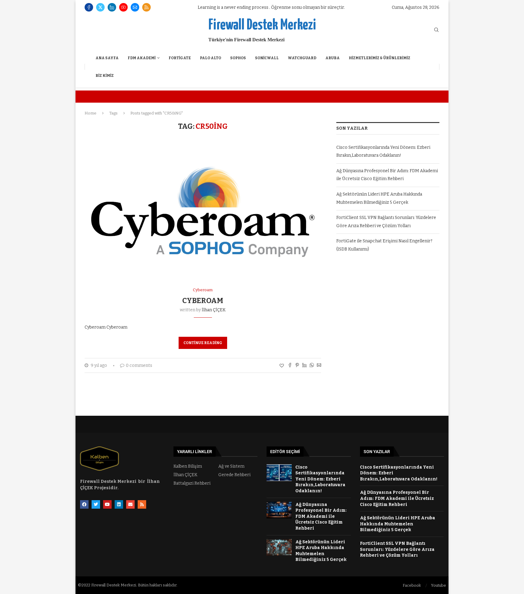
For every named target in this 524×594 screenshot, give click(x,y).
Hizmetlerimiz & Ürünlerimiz (379, 58)
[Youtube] (123, 7)
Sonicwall (267, 58)
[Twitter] (100, 7)
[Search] (436, 30)
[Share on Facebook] (290, 365)
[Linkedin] (112, 7)
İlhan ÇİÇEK (214, 309)
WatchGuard (302, 58)
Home (90, 113)
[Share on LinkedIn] (304, 365)
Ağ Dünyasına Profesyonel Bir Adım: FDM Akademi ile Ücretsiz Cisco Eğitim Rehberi (321, 516)
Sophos (238, 58)
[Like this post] (282, 365)
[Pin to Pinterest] (297, 365)
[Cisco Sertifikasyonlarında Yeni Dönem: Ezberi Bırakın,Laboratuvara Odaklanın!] (279, 472)
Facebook (412, 585)
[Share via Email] (319, 365)
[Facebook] (89, 7)
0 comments (139, 365)
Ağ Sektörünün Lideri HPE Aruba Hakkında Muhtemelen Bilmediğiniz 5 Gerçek (397, 523)
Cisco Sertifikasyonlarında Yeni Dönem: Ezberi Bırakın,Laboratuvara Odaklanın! (320, 479)
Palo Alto (210, 58)
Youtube (438, 585)
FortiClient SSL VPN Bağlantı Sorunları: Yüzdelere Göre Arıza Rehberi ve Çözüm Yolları (397, 549)
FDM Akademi (142, 58)
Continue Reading (202, 343)
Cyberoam (202, 300)
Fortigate (180, 58)
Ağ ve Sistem (231, 466)
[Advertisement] (387, 314)
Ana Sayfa (107, 58)
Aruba (332, 58)
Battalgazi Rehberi (191, 483)
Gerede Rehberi (234, 475)
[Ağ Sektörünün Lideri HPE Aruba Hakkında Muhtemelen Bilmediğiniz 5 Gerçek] (279, 547)
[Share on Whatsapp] (312, 365)
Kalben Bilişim (187, 466)
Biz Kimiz (105, 75)
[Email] (135, 7)
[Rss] (146, 7)
